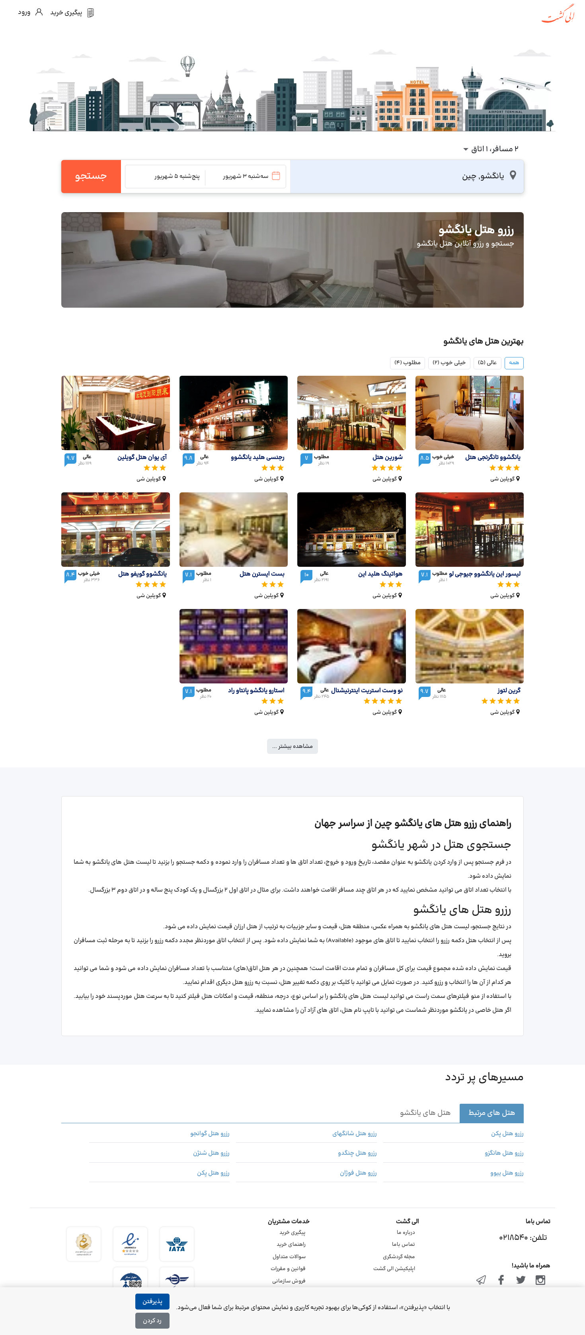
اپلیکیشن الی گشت (394, 1269)
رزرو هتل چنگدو (357, 1153)
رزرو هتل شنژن (211, 1153)
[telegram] (481, 1281)
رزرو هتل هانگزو (504, 1153)
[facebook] (501, 1281)
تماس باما (403, 1245)
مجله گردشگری (399, 1257)
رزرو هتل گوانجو (210, 1134)
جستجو (91, 176)
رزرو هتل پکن (507, 1134)
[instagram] (540, 1281)
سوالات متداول (289, 1257)
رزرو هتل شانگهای (354, 1134)
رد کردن (152, 1320)
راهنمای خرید (291, 1245)
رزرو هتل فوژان (358, 1173)
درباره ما (406, 1233)
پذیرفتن (152, 1301)
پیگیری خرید (292, 1233)
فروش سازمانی (289, 1281)
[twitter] (521, 1281)
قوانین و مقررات (288, 1269)
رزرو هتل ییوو (507, 1173)
